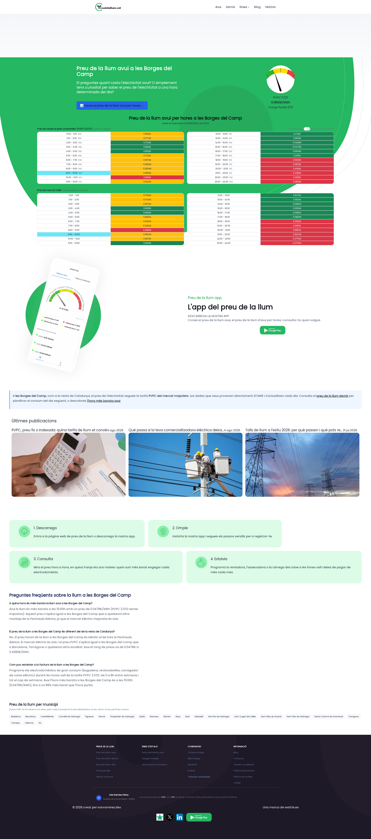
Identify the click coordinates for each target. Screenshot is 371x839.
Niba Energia (194, 758)
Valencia (29, 722)
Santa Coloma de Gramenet (328, 716)
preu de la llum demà (332, 396)
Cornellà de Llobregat (69, 716)
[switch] (307, 129)
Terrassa (15, 722)
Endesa (191, 770)
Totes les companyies (199, 776)
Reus (178, 716)
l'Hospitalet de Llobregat (122, 716)
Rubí (187, 716)
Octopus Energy (196, 752)
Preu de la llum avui (106, 752)
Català (237, 782)
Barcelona (31, 716)
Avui (218, 7)
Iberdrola (192, 764)
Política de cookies (243, 776)
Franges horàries (150, 758)
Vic (39, 722)
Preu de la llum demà (107, 758)
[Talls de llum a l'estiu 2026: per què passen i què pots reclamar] (302, 465)
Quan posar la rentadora (154, 764)
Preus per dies (103, 770)
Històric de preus (104, 776)
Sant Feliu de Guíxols (271, 716)
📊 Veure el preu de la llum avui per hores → (112, 106)
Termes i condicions (244, 764)
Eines (243, 7)
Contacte (238, 758)
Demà (230, 7)
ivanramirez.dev (109, 807)
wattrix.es (292, 807)
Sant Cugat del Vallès (245, 716)
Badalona (16, 716)
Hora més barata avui (153, 752)
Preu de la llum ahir (106, 764)
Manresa (154, 716)
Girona (102, 716)
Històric (270, 7)
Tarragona (353, 716)
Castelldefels (47, 716)
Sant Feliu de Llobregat (298, 716)
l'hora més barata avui (103, 401)
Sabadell (199, 716)
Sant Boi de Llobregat (218, 716)
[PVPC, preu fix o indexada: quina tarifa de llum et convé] (69, 465)
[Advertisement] (185, 35)
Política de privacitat (244, 770)
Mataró (167, 716)
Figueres (89, 716)
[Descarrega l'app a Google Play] (199, 817)
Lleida (142, 716)
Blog (257, 7)
